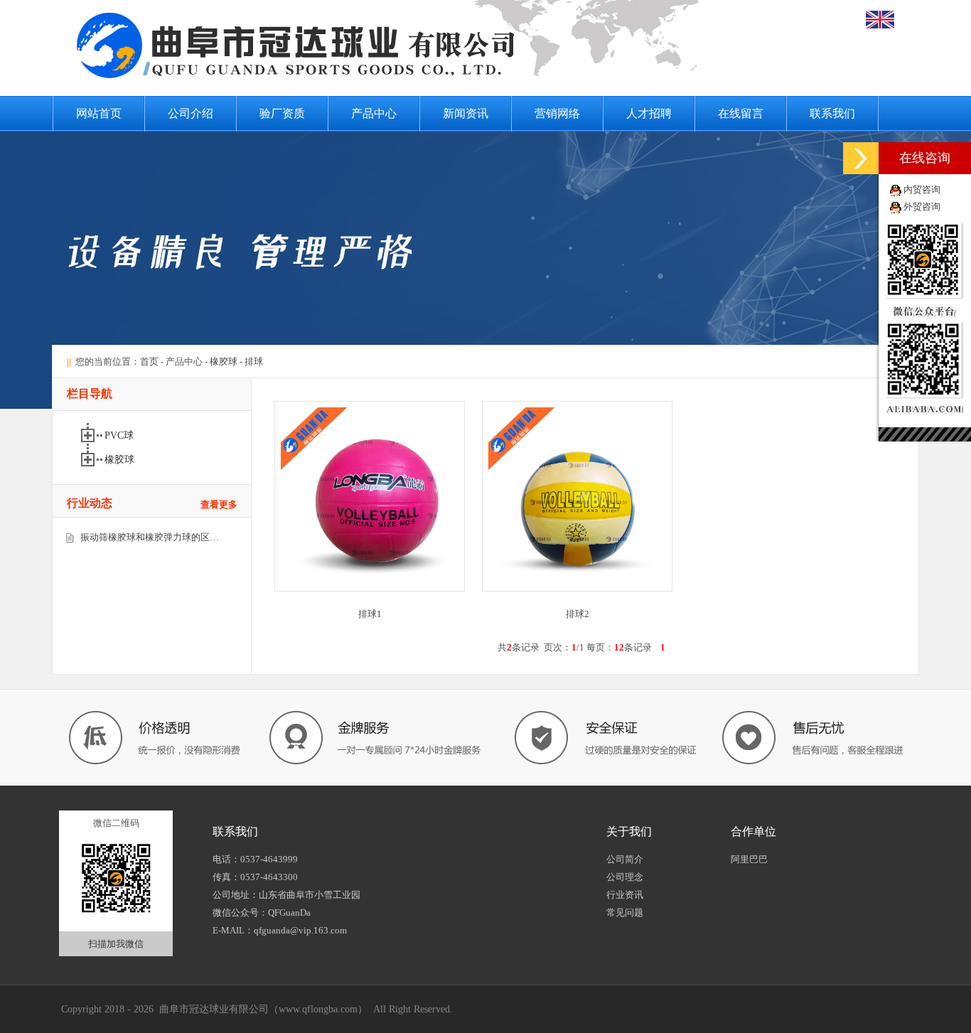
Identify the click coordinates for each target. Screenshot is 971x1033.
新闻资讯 (465, 113)
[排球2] (577, 588)
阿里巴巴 (749, 859)
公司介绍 (190, 113)
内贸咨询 (921, 189)
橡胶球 (223, 361)
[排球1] (369, 588)
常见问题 (624, 912)
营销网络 (557, 113)
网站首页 (99, 113)
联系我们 (832, 113)
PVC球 (119, 435)
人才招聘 (649, 113)
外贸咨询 (921, 206)
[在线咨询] (861, 158)
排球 (254, 361)
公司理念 (624, 877)
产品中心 (374, 113)
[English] (880, 25)
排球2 (577, 614)
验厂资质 (282, 113)
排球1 (370, 614)
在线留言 (740, 113)
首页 (149, 361)
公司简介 (624, 859)
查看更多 (218, 504)
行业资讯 (624, 894)
